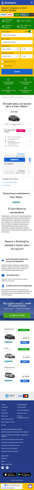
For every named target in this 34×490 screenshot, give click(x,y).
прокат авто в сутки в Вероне (9, 448)
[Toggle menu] (32, 3)
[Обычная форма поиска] (30, 31)
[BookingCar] (9, 2)
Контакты (4, 410)
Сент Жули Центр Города (10, 130)
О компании (4, 407)
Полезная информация (23, 410)
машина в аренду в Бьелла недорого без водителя (14, 432)
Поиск (17, 72)
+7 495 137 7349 (17, 315)
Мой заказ (4, 458)
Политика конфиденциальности (23, 416)
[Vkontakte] (2, 467)
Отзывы (3, 425)
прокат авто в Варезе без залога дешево (12, 439)
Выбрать (14, 160)
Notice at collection (8, 488)
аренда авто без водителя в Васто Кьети (12, 442)
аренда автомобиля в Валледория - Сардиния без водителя (14, 435)
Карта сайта (4, 413)
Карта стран (4, 416)
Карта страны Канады (7, 419)
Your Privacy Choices (13, 485)
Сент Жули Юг (9, 164)
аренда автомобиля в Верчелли (9, 451)
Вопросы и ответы (22, 413)
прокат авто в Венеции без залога (10, 445)
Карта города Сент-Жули (8, 422)
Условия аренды (21, 407)
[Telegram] (7, 467)
